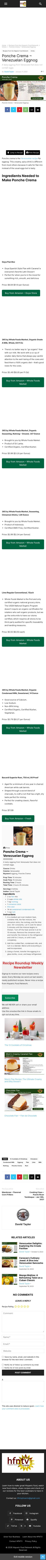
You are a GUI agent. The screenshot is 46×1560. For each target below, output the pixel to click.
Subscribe (10, 998)
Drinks (4, 47)
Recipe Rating (8, 1306)
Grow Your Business (12, 1537)
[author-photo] (23, 1221)
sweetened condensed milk (23, 909)
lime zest (11, 907)
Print (7, 848)
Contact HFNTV (15, 1541)
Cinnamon (33, 1159)
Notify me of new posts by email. (17, 1368)
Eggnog (20, 1162)
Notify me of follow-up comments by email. (21, 1365)
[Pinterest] (19, 109)
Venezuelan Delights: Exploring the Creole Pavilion (30, 1246)
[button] (6, 4)
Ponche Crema (17, 1166)
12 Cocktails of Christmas (18, 1159)
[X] (13, 109)
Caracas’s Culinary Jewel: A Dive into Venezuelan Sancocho (31, 1260)
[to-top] (42, 1555)
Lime (33, 1162)
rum (13, 912)
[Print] (37, 109)
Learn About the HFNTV (32, 1537)
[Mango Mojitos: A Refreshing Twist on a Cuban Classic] (9, 1279)
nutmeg (15, 902)
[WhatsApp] (25, 109)
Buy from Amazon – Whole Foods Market (23, 382)
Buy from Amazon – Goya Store (21, 293)
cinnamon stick (15, 904)
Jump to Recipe (16, 153)
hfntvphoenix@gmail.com (28, 1498)
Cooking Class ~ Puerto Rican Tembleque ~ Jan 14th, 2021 (34, 1195)
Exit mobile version (23, 1556)
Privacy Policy (31, 1541)
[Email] (31, 109)
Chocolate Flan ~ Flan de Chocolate (21, 1115)
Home (4, 45)
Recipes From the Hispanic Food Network (23, 45)
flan (12, 897)
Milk (40, 1162)
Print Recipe (33, 153)
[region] (23, 27)
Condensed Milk (8, 1162)
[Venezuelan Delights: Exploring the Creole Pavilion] (9, 1247)
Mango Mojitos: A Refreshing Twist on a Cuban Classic (30, 1278)
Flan (27, 1162)
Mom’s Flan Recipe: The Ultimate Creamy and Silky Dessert (23, 1080)
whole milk (17, 899)
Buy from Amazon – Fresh (18, 818)
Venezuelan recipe (29, 158)
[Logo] (23, 1472)
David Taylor (9, 72)
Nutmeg (6, 1166)
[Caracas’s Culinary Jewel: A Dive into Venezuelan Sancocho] (9, 1262)
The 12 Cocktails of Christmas (18, 1045)
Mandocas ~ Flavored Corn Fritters (11, 1193)
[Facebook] (7, 109)
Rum (26, 1166)
